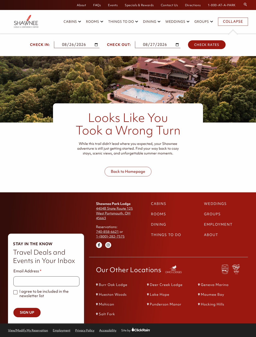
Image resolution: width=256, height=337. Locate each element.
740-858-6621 (107, 231)
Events (113, 5)
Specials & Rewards (139, 5)
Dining (149, 21)
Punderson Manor (165, 304)
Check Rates (206, 45)
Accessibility (107, 330)
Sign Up (27, 312)
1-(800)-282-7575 (110, 236)
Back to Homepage (128, 171)
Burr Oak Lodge (113, 285)
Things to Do (121, 21)
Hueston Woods (113, 294)
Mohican (106, 304)
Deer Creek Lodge (166, 285)
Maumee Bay (212, 294)
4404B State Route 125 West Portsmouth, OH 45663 (114, 213)
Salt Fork (107, 314)
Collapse (233, 21)
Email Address (26, 271)
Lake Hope (159, 294)
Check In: (40, 44)
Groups (201, 21)
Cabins (70, 21)
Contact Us (169, 5)
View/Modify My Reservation (28, 330)
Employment (218, 224)
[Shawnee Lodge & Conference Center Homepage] (24, 21)
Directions (193, 5)
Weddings (175, 21)
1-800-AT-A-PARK (222, 5)
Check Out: (119, 44)
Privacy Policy (84, 330)
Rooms (92, 21)
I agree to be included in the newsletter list (44, 293)
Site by (129, 330)
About (81, 5)
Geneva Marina (215, 285)
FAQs (97, 5)
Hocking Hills (212, 304)
